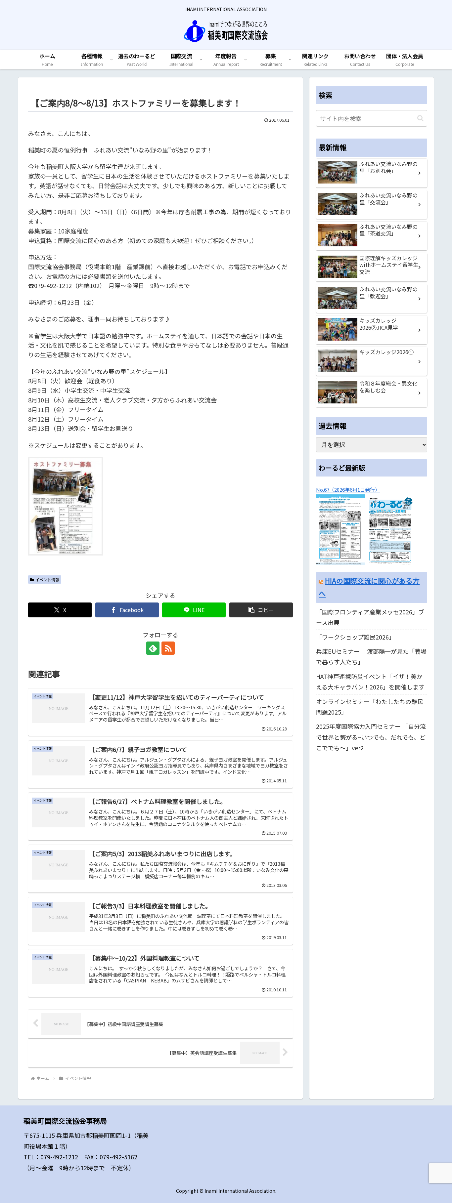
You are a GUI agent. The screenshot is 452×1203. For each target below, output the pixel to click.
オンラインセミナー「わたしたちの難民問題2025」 (369, 706)
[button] (261, 609)
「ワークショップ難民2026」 (355, 637)
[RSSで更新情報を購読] (168, 648)
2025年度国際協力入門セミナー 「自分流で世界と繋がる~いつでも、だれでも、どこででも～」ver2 (371, 737)
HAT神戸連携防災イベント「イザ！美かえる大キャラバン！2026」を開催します (370, 681)
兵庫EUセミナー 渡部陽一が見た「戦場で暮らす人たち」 (371, 656)
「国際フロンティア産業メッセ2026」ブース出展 (370, 617)
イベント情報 (47, 579)
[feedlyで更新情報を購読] (152, 648)
